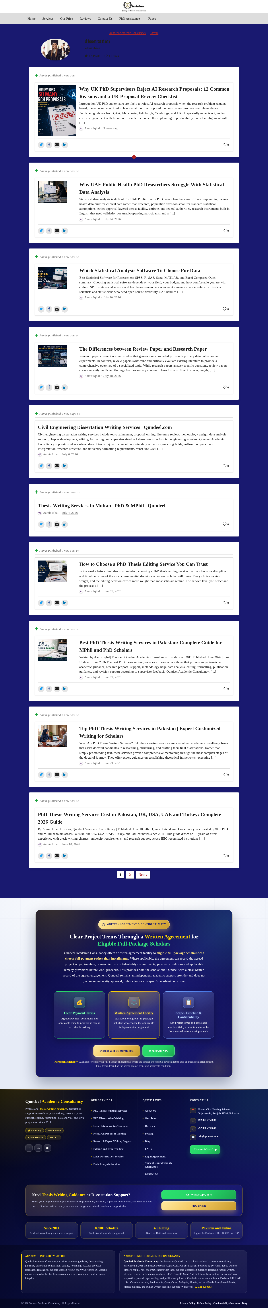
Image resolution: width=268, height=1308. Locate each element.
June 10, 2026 (71, 844)
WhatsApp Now (158, 1050)
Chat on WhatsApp (205, 1149)
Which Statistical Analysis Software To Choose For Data (139, 270)
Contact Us (151, 1173)
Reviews (150, 1125)
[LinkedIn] (38, 1148)
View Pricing (198, 1205)
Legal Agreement (155, 1156)
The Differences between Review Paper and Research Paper (143, 349)
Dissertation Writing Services (110, 1125)
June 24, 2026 (112, 591)
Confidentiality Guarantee (226, 1303)
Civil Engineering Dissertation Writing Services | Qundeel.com (105, 427)
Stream (154, 32)
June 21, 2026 (112, 763)
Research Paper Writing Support (113, 1141)
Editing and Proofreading (108, 1148)
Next (142, 875)
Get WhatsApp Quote (199, 1194)
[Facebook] (29, 1148)
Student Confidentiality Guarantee (158, 1164)
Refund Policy (204, 1303)
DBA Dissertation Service (108, 1156)
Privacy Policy (187, 1303)
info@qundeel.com (208, 1136)
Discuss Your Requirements (116, 1050)
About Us (150, 1110)
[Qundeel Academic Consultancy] (134, 7)
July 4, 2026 (70, 512)
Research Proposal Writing (109, 1133)
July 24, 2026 (112, 219)
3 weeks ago (111, 128)
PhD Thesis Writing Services (110, 1110)
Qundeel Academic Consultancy (127, 32)
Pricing (149, 1133)
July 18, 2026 (112, 376)
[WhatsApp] (47, 1148)
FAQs (148, 1148)
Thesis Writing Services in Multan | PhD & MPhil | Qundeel (102, 505)
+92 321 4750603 (207, 1120)
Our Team (151, 1118)
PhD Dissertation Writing (108, 1118)
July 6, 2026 (70, 454)
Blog (147, 1141)
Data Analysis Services (106, 1164)
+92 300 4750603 (207, 1128)
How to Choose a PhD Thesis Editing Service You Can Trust (143, 564)
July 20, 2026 (112, 297)
